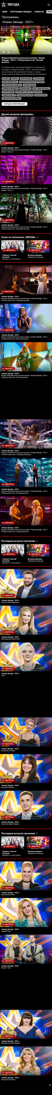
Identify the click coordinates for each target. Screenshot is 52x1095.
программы (38, 78)
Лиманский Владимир (11, 98)
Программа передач (21, 12)
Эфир (4, 12)
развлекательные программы (32, 82)
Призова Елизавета (10, 88)
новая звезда (26, 78)
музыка (6, 78)
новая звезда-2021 (10, 82)
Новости (39, 12)
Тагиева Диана (29, 85)
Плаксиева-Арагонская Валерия (28, 92)
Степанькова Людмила (12, 85)
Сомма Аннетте (9, 95)
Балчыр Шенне (41, 95)
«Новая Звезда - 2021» (17, 22)
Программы (10, 17)
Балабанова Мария (25, 95)
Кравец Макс (25, 88)
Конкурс (14, 78)
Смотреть (9, 143)
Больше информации (14, 104)
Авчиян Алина (8, 92)
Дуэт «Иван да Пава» (41, 88)
